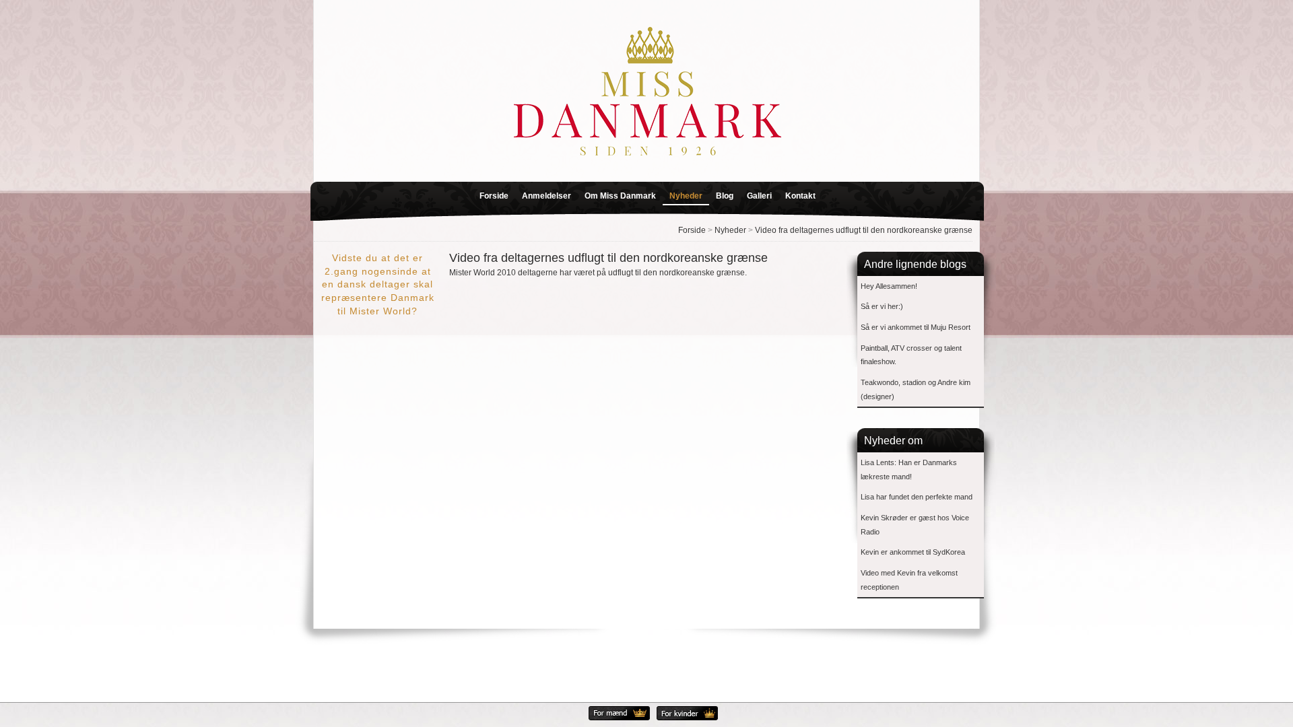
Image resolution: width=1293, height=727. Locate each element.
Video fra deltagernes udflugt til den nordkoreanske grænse (863, 230)
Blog (724, 196)
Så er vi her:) (882, 306)
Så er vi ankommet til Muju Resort (915, 327)
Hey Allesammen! (889, 286)
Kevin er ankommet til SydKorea (913, 552)
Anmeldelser (546, 196)
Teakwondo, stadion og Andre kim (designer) (915, 389)
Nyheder (685, 196)
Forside (493, 196)
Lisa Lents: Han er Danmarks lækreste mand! (909, 469)
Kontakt (800, 196)
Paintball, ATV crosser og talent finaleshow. (911, 355)
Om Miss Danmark (620, 196)
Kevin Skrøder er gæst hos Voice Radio (915, 525)
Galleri (759, 196)
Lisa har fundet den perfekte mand (916, 497)
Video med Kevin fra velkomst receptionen (909, 580)
